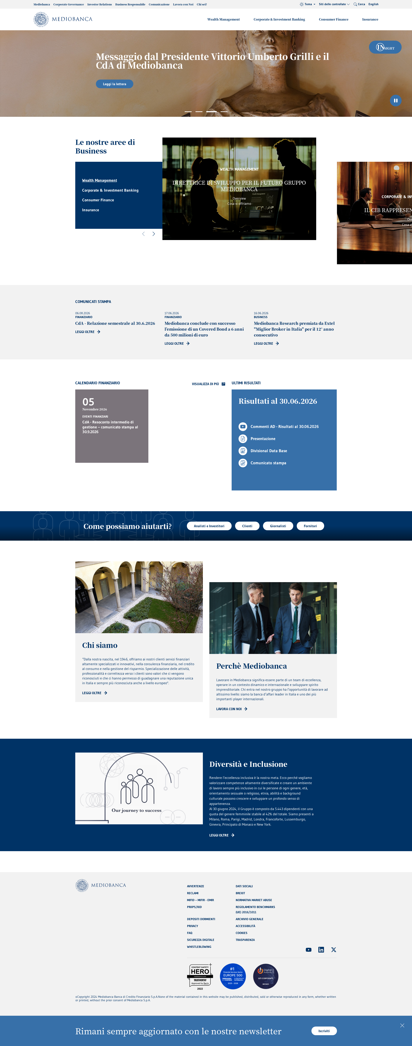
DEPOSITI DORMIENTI (201, 919)
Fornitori (310, 526)
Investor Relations (99, 4)
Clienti (247, 526)
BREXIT (240, 893)
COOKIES (241, 933)
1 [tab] (188, 112)
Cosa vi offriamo (239, 203)
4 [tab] (224, 112)
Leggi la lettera (104, 84)
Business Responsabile (130, 4)
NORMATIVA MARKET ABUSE (254, 900)
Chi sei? (202, 4)
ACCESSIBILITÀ (245, 926)
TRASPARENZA (245, 940)
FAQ (189, 933)
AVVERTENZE (195, 886)
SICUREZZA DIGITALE (200, 940)
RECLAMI (193, 893)
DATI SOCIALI (244, 886)
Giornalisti (278, 526)
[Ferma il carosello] (396, 100)
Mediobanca (42, 4)
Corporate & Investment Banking (279, 19)
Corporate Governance (68, 4)
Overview (239, 198)
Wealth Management (223, 19)
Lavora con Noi (183, 4)
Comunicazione (159, 4)
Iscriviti (324, 1031)
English (373, 4)
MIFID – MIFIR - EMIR (200, 900)
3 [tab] (211, 111)
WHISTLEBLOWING (199, 947)
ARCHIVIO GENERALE (249, 919)
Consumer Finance (333, 19)
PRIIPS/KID (194, 907)
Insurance (370, 19)
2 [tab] (199, 112)
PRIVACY (192, 926)
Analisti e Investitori (209, 526)
